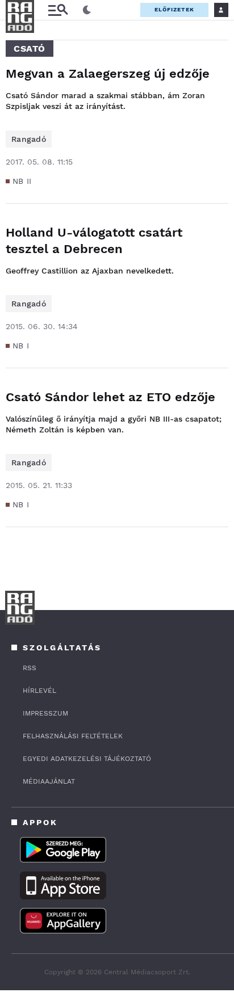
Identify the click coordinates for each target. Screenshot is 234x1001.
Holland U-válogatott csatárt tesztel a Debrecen (94, 240)
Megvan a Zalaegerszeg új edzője (108, 73)
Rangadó (28, 139)
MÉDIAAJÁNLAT (49, 781)
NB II (22, 181)
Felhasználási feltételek (73, 736)
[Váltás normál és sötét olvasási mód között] (87, 10)
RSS (29, 668)
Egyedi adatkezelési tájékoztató (87, 759)
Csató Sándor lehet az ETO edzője (110, 397)
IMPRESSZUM (45, 713)
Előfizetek (174, 9)
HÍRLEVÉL (39, 691)
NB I (20, 345)
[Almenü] (58, 10)
